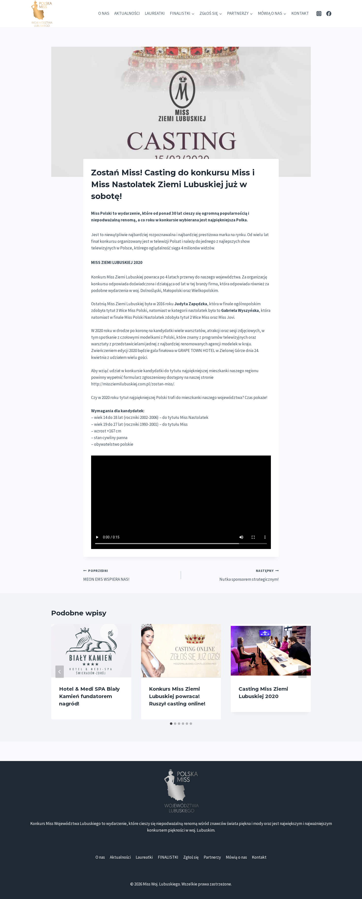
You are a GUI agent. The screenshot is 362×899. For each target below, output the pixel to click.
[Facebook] (329, 14)
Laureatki (155, 13)
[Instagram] (319, 14)
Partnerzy (212, 857)
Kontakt (300, 13)
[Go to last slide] (59, 671)
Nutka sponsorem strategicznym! (249, 575)
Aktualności (127, 13)
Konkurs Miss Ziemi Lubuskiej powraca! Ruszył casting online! (177, 696)
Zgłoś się (190, 857)
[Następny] (302, 671)
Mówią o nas (236, 857)
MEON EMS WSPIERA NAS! (106, 575)
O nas (103, 13)
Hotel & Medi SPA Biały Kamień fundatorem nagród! (89, 696)
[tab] (171, 723)
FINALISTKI (168, 857)
